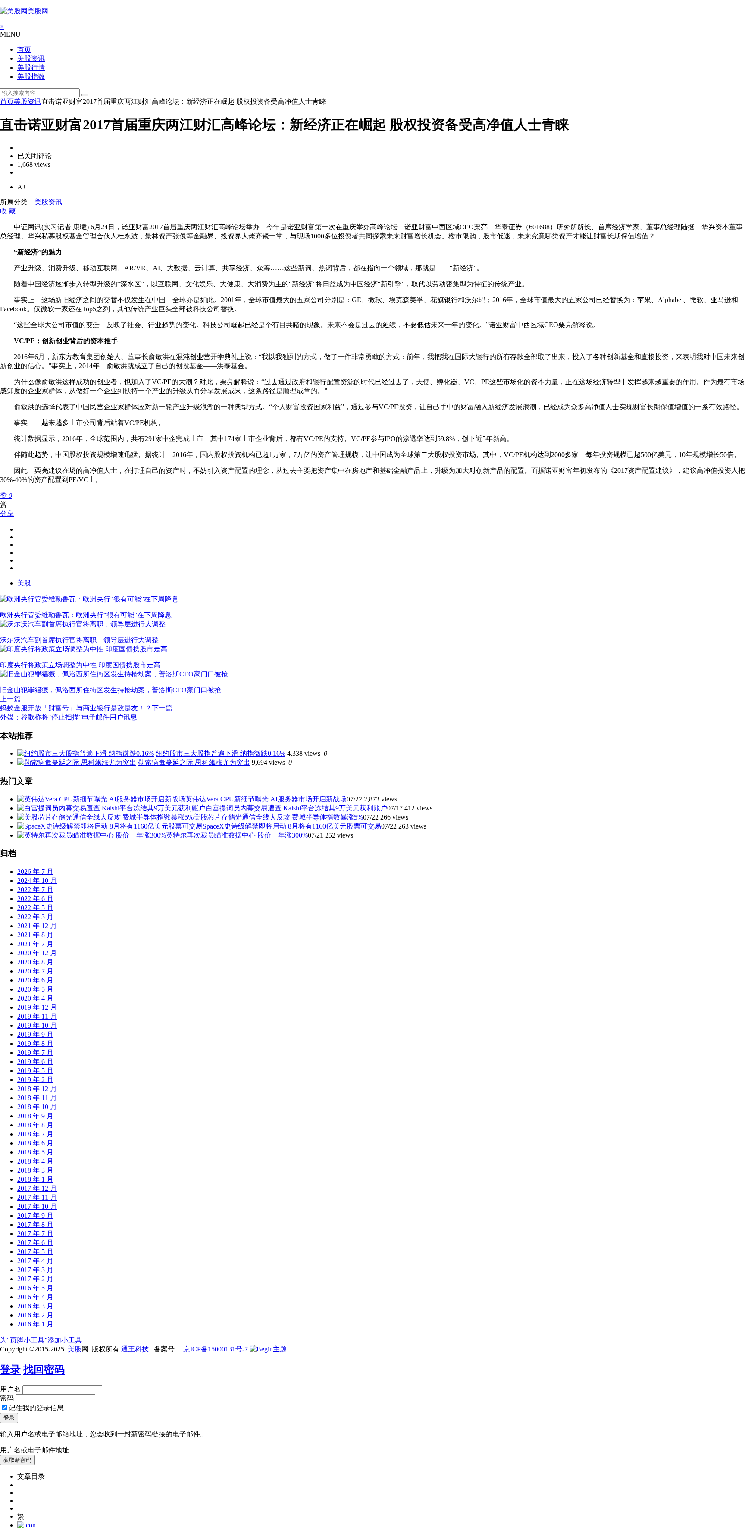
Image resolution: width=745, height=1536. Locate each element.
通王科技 (135, 1349)
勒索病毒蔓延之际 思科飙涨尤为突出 (194, 762)
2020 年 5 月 (35, 989)
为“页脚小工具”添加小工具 (41, 1340)
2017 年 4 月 (35, 1260)
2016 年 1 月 (35, 1324)
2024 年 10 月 (37, 880)
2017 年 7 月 (35, 1233)
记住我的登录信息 (36, 1407)
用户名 (10, 1389)
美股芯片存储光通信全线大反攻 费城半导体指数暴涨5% (278, 817)
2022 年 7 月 (35, 889)
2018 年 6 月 (35, 1143)
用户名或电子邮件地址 (34, 1450)
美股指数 (31, 76)
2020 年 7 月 (35, 971)
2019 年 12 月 (37, 1007)
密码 (7, 1398)
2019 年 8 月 (35, 1043)
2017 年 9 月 (35, 1215)
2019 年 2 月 (35, 1079)
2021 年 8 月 (35, 934)
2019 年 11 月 (37, 1016)
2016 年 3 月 (35, 1306)
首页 (24, 49)
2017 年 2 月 (35, 1279)
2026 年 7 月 (35, 871)
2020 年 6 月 (35, 980)
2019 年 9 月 (35, 1034)
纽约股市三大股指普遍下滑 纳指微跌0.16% (220, 753)
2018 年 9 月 (35, 1116)
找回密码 (44, 1369)
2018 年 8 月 (35, 1125)
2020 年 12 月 (37, 953)
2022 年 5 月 (35, 907)
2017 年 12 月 (37, 1188)
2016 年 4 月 (35, 1297)
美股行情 (31, 67)
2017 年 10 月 (37, 1206)
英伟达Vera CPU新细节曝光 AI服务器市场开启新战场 (266, 799)
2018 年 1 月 (35, 1179)
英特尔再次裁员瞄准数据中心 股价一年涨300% (237, 835)
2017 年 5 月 (35, 1251)
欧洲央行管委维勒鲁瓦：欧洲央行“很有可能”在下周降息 (86, 615)
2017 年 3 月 (35, 1269)
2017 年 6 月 (35, 1242)
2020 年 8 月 (35, 962)
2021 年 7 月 (35, 944)
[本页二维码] (26, 1525)
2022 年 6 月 (35, 898)
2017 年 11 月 (37, 1197)
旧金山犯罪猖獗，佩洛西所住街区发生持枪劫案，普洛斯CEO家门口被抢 (110, 690)
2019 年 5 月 (35, 1070)
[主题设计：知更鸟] (268, 1349)
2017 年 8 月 (35, 1224)
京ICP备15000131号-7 (215, 1349)
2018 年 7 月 (35, 1134)
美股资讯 (31, 58)
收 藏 (8, 211)
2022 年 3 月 (35, 916)
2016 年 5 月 (35, 1288)
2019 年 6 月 (35, 1061)
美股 (24, 583)
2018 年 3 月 (35, 1170)
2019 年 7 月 (35, 1052)
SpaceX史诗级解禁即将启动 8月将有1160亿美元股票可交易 (292, 826)
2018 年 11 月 (37, 1097)
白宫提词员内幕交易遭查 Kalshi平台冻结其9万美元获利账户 (296, 808)
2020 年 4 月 (35, 998)
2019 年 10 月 (37, 1025)
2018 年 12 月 (37, 1088)
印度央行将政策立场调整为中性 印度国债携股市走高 (80, 665)
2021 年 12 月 (37, 925)
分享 (7, 513)
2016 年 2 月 (35, 1315)
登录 (10, 1369)
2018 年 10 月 (37, 1107)
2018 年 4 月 (35, 1161)
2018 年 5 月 (35, 1152)
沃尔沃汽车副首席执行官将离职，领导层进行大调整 (79, 640)
